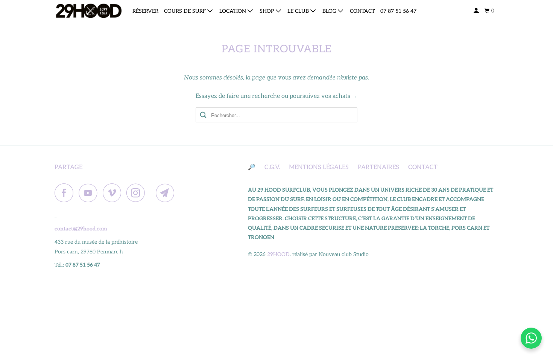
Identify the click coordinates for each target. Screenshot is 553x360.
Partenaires (378, 167)
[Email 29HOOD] (167, 192)
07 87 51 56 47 (398, 11)
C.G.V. (272, 167)
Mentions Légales (319, 167)
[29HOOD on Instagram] (137, 192)
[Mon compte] (477, 11)
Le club (298, 11)
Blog (330, 11)
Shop (268, 11)
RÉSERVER (145, 11)
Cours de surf (185, 11)
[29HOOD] (88, 10)
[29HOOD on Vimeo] (114, 192)
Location (233, 11)
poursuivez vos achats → (324, 96)
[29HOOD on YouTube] (90, 192)
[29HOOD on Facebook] (66, 192)
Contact (362, 11)
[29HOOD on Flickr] (152, 192)
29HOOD (278, 254)
